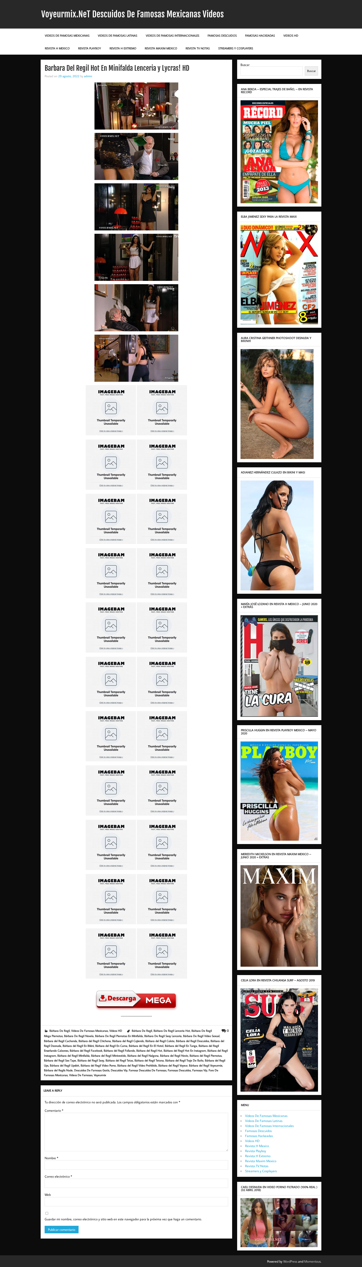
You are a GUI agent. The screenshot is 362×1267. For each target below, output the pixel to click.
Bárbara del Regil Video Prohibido (137, 1065)
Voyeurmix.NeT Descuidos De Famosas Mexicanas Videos (132, 14)
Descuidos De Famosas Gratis (91, 1070)
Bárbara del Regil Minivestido (108, 1056)
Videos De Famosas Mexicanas (67, 35)
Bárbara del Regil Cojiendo (128, 1041)
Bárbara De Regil (59, 1031)
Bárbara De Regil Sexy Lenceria (163, 1036)
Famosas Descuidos (222, 35)
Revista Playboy (89, 48)
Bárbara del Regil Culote (160, 1041)
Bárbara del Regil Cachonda (60, 1041)
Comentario (54, 1110)
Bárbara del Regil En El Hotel (146, 1046)
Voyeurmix (100, 1075)
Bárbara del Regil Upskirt (64, 1065)
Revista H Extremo (123, 48)
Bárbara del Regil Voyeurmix (205, 1065)
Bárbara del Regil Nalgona (143, 1056)
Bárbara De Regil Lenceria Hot (172, 1031)
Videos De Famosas (80, 1075)
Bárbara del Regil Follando (119, 1050)
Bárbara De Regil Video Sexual (201, 1036)
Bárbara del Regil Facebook (86, 1050)
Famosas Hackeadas (260, 35)
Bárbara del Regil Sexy (91, 1060)
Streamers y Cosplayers (235, 48)
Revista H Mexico (57, 48)
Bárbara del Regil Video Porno (98, 1065)
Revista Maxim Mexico (161, 48)
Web (48, 1194)
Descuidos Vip (119, 1070)
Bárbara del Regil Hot (149, 1050)
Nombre (51, 1158)
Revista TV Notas (198, 48)
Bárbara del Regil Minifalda (73, 1056)
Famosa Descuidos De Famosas (147, 1070)
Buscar (245, 65)
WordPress (290, 1261)
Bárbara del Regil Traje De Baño (184, 1060)
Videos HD (290, 35)
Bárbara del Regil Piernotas (206, 1056)
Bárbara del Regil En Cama (111, 1046)
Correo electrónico (58, 1176)
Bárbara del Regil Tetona (149, 1060)
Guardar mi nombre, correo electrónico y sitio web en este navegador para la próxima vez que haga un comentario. (123, 1219)
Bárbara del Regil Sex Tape (60, 1060)
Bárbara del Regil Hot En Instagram (185, 1050)
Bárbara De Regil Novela (79, 1036)
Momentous (312, 1261)
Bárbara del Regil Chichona (95, 1041)
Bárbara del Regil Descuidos (192, 1041)
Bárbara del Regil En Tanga (181, 1046)
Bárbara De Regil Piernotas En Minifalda (119, 1036)
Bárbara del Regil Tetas (119, 1060)
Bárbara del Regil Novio (174, 1056)
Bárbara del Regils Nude (58, 1070)
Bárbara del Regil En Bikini (78, 1046)
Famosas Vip (199, 1070)
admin (88, 76)
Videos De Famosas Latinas (117, 35)
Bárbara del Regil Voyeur (172, 1065)
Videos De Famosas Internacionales (172, 35)
